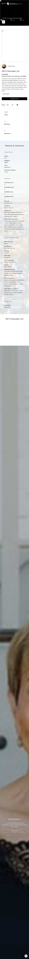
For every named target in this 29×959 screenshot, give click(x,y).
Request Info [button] (14, 98)
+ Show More (5, 94)
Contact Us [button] (14, 830)
